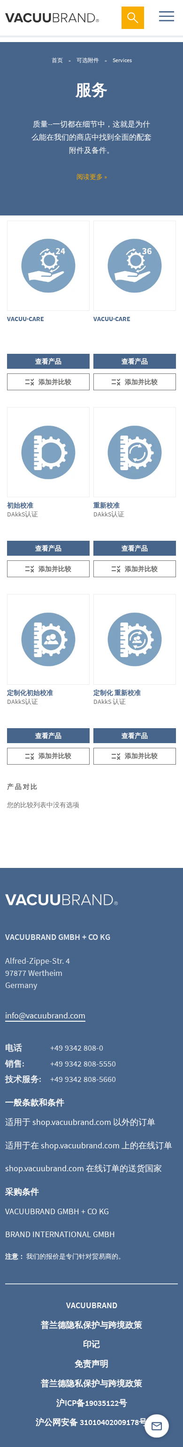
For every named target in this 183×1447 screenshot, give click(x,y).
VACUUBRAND (91, 1305)
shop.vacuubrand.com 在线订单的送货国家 (83, 1168)
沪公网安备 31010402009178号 (91, 1422)
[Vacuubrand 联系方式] (157, 1426)
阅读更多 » (91, 176)
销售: (14, 1063)
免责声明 (91, 1363)
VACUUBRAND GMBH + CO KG (57, 1211)
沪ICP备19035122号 (91, 1402)
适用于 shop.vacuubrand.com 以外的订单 (80, 1122)
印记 (91, 1344)
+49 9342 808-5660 (83, 1079)
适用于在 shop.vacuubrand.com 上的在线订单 (88, 1145)
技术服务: (23, 1079)
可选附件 (88, 60)
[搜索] (133, 18)
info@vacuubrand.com (45, 1015)
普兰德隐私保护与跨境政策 (91, 1324)
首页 (58, 60)
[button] (48, 381)
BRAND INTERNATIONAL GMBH (60, 1234)
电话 (13, 1047)
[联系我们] (157, 1426)
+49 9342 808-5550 (83, 1063)
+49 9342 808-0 (76, 1047)
